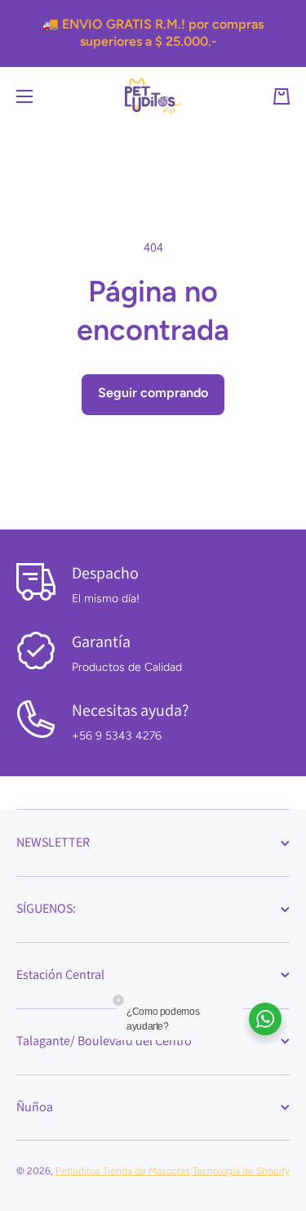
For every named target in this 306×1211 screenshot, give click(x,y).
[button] (281, 96)
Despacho (105, 572)
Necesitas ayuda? (130, 710)
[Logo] (153, 96)
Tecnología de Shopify (241, 1171)
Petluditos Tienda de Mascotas (122, 1171)
